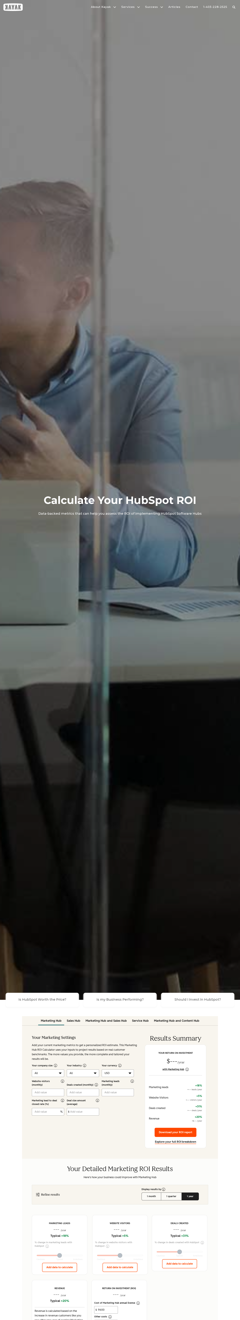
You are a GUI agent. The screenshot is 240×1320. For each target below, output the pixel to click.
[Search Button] (234, 7)
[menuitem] (101, 7)
